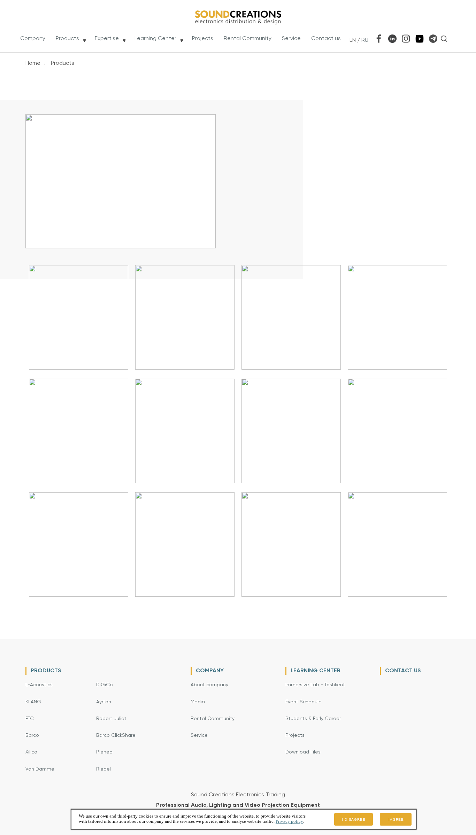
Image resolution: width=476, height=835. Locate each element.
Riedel (103, 769)
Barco (32, 735)
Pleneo (104, 752)
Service (291, 38)
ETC (29, 718)
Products (67, 38)
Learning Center (155, 38)
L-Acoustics (39, 684)
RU (364, 40)
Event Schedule (303, 701)
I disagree (353, 819)
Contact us (326, 38)
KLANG (33, 701)
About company (209, 684)
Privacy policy (289, 821)
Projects (202, 38)
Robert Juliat (111, 718)
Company (32, 38)
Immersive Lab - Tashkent (315, 684)
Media (198, 701)
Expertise (107, 38)
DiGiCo (104, 684)
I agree (395, 819)
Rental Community (247, 38)
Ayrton (103, 701)
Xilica (31, 752)
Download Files (303, 752)
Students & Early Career (313, 718)
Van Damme (39, 769)
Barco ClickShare (116, 735)
